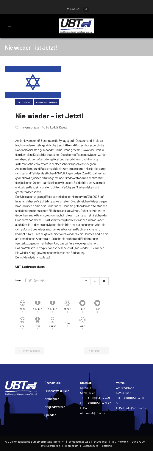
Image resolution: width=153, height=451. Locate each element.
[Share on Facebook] (25, 280)
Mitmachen (51, 399)
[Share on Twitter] (30, 280)
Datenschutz (90, 445)
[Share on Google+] (36, 280)
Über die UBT (53, 383)
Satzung (107, 445)
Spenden (50, 415)
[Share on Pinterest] (42, 280)
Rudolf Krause (58, 127)
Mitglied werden (54, 407)
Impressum (71, 445)
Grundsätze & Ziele (56, 391)
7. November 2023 (29, 127)
